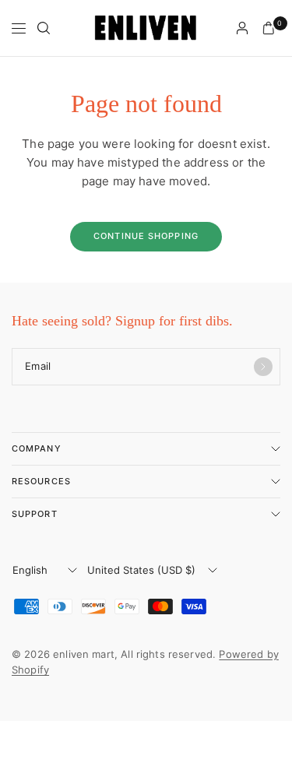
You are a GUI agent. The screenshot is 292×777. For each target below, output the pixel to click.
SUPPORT (35, 513)
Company (37, 448)
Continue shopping (146, 235)
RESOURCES (41, 481)
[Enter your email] (263, 366)
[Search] (43, 28)
